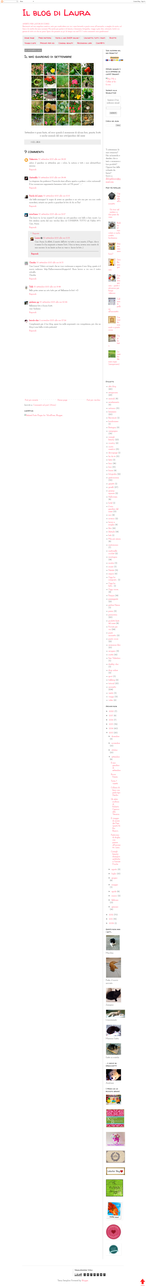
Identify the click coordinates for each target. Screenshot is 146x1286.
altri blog (112, 386)
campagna (112, 431)
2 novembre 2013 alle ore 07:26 (52, 320)
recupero (112, 651)
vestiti (110, 693)
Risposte (35, 233)
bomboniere (113, 421)
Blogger (85, 1281)
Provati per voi (47, 43)
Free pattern (45, 38)
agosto (115, 869)
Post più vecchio (93, 400)
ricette (110, 655)
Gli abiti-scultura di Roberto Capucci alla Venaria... (115, 806)
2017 (111, 716)
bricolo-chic (34, 320)
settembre (116, 757)
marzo (115, 896)
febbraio (115, 900)
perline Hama (114, 605)
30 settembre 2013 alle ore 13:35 (56, 238)
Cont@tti (100, 43)
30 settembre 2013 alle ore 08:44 (52, 178)
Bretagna (112, 427)
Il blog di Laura (56, 12)
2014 (111, 728)
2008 (111, 923)
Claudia (32, 263)
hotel (110, 503)
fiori (110, 467)
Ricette (112, 38)
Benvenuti (112, 418)
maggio (115, 885)
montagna (112, 557)
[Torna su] (143, 1281)
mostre (111, 563)
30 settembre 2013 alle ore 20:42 (53, 302)
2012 (111, 915)
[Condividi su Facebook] (37, 142)
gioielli (111, 487)
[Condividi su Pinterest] (39, 142)
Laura (37, 238)
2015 (111, 724)
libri (110, 528)
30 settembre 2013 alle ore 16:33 (49, 263)
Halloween (112, 497)
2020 (111, 711)
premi (110, 611)
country (111, 443)
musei (110, 567)
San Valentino (114, 658)
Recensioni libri (84, 43)
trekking (111, 680)
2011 (111, 919)
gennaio (115, 907)
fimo (110, 463)
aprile (114, 891)
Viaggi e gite (30, 43)
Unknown (33, 159)
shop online (113, 670)
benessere (112, 412)
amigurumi (113, 393)
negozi (111, 574)
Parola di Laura (36, 196)
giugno (114, 878)
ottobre (114, 750)
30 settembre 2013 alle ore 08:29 (52, 159)
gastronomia (113, 478)
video (110, 700)
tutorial (111, 683)
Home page (29, 38)
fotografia (112, 474)
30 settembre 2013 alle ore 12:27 (52, 214)
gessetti (111, 484)
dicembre (115, 736)
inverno (111, 519)
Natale (111, 570)
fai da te (111, 456)
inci (109, 515)
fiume (110, 470)
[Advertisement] (62, 380)
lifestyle (111, 532)
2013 (111, 733)
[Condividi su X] (36, 142)
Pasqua (111, 596)
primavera (112, 615)
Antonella (33, 178)
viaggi (111, 697)
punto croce (113, 639)
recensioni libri (114, 645)
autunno (111, 408)
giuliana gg (34, 302)
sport (110, 676)
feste (110, 460)
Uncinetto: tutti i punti (94, 38)
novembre (116, 743)
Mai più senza (114, 539)
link (109, 535)
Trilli (31, 287)
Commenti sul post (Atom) (44, 405)
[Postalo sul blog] (34, 142)
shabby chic (113, 664)
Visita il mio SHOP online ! (67, 38)
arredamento (113, 402)
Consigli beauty (66, 43)
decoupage (112, 453)
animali (111, 399)
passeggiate (113, 599)
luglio (114, 874)
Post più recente (31, 400)
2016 (111, 720)
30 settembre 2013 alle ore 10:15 (56, 196)
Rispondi (32, 170)
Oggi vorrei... (113, 589)
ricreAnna (33, 214)
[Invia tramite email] (32, 142)
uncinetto (112, 687)
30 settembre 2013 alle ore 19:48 (47, 287)
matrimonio (113, 545)
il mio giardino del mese (113, 508)
